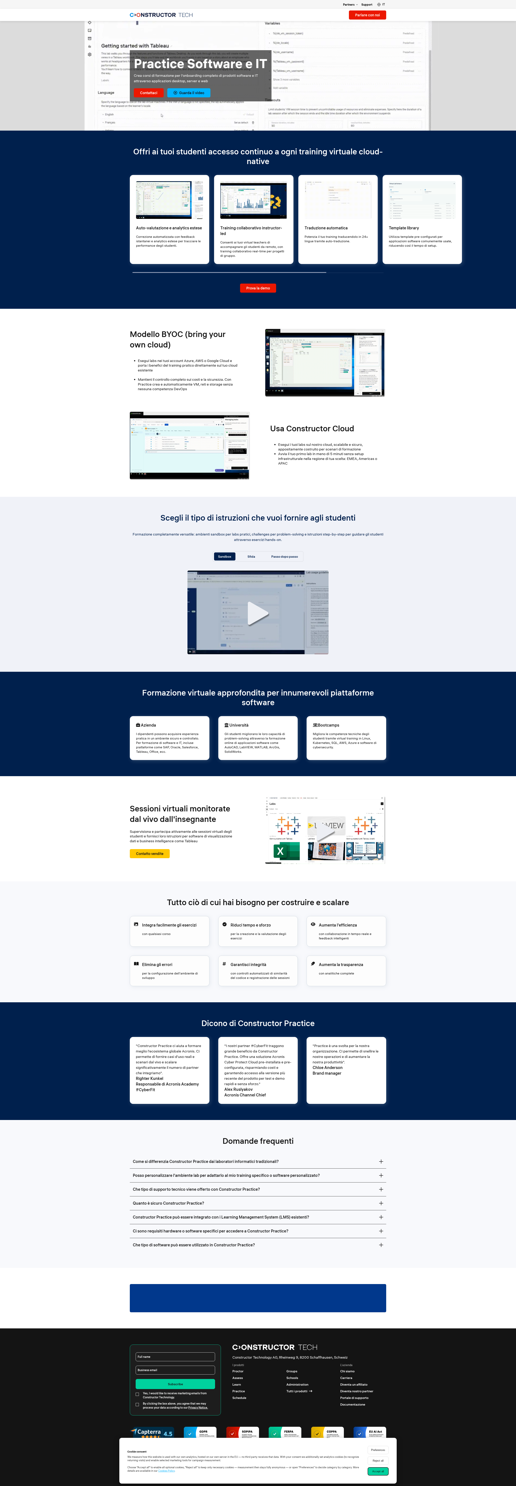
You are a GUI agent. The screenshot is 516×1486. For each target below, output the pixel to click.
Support (366, 4)
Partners (349, 4)
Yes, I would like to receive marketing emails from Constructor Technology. (175, 1395)
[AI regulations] (370, 1435)
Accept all (378, 1471)
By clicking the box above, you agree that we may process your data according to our (175, 1405)
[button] (381, 4)
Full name (144, 1357)
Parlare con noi (367, 15)
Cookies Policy (166, 1470)
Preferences (378, 1450)
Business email (147, 1370)
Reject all (378, 1460)
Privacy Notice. (198, 1407)
